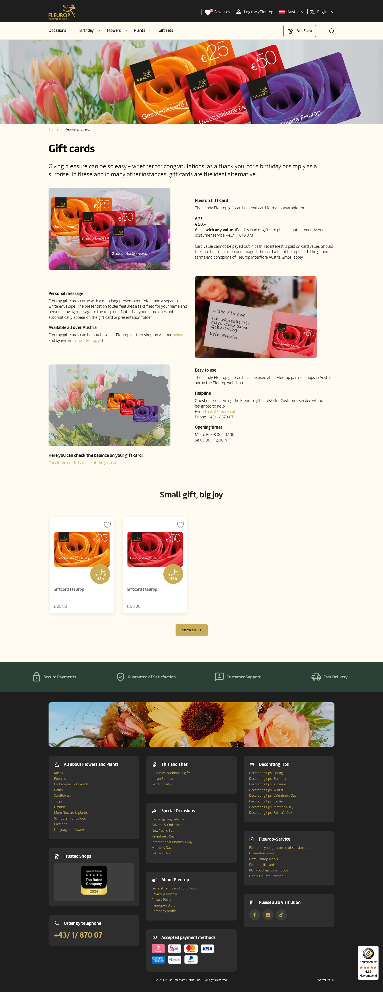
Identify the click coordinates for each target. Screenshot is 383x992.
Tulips (58, 801)
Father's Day (161, 853)
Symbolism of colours (70, 818)
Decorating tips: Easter (266, 801)
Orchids (59, 807)
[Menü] (376, 948)
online (178, 335)
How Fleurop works (263, 859)
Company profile (164, 911)
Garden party (161, 784)
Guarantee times (261, 853)
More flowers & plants (71, 813)
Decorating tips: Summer (267, 779)
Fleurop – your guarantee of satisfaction (279, 848)
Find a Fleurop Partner (266, 876)
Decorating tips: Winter (266, 790)
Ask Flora (304, 30)
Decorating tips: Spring (266, 773)
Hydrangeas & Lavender (72, 784)
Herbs (58, 790)
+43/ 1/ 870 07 (78, 935)
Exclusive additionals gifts (171, 773)
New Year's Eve (163, 831)
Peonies (60, 779)
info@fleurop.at (88, 340)
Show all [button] (189, 630)
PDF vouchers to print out (268, 870)
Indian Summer (163, 779)
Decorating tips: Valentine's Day (272, 796)
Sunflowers (62, 796)
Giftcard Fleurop (68, 589)
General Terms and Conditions (174, 888)
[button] (61, 30)
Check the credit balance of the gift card (84, 462)
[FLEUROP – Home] (62, 12)
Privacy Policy (162, 900)
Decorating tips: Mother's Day (271, 807)
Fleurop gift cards (262, 865)
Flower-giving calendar (169, 819)
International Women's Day (172, 842)
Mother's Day (161, 848)
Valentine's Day (163, 836)
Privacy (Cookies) (164, 894)
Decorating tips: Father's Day (270, 813)
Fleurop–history (163, 905)
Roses (58, 773)
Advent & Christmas (167, 825)
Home (53, 129)
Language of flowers (69, 830)
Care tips (60, 824)
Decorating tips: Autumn (267, 784)
